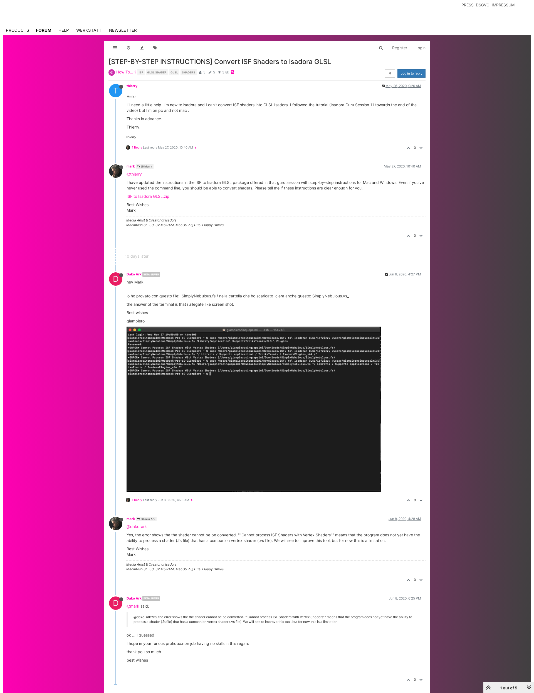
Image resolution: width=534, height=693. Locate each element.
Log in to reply (411, 73)
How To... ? (126, 72)
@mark (133, 606)
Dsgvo (483, 5)
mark (131, 166)
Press (467, 5)
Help (63, 30)
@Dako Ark (147, 519)
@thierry (146, 166)
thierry (132, 86)
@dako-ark (137, 526)
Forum (43, 30)
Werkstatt (89, 30)
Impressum (503, 5)
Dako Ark (134, 274)
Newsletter (123, 30)
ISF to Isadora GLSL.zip (148, 196)
